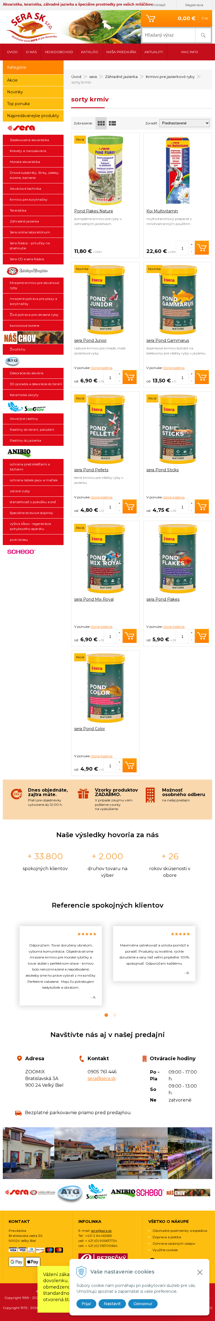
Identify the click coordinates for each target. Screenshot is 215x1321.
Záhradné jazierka (121, 76)
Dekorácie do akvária (26, 373)
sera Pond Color (89, 728)
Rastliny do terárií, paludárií (32, 429)
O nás (31, 52)
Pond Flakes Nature (93, 211)
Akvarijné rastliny (24, 418)
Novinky (15, 91)
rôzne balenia (101, 368)
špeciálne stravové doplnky (31, 513)
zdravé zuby (20, 491)
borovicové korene (24, 325)
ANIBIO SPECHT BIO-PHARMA (33, 452)
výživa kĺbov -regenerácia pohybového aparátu (30, 526)
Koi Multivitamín (162, 211)
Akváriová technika (25, 188)
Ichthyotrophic (33, 271)
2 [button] (111, 1015)
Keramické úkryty (24, 395)
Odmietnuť (143, 1303)
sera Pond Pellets (91, 469)
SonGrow (33, 407)
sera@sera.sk (102, 1078)
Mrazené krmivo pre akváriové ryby (34, 285)
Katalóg (89, 52)
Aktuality (153, 52)
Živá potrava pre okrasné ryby (34, 315)
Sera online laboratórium (30, 232)
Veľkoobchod (59, 52)
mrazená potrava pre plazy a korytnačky (33, 301)
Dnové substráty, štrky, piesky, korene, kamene (34, 175)
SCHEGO (33, 551)
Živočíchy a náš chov (33, 337)
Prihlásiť (158, 5)
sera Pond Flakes (162, 599)
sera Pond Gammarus (167, 340)
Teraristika (18, 210)
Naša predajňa (121, 52)
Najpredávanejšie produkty (33, 115)
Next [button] (205, 966)
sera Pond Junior (90, 340)
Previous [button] (10, 966)
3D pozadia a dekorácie (33, 361)
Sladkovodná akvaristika (29, 140)
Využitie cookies (165, 1250)
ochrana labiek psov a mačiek (34, 480)
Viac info (189, 52)
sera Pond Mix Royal (94, 599)
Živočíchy (17, 349)
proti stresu (19, 540)
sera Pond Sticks (162, 469)
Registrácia (194, 5)
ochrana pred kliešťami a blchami (30, 466)
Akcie (12, 80)
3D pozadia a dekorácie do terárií (36, 384)
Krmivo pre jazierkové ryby (170, 76)
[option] (61, 965)
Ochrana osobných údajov (174, 1243)
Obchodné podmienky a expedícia (180, 1230)
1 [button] (103, 1015)
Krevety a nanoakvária (28, 151)
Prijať (86, 1303)
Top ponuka (18, 103)
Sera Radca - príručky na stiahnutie (30, 245)
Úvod (76, 76)
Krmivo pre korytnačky (29, 199)
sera (93, 76)
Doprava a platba (167, 1237)
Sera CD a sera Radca (27, 259)
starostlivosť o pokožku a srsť (33, 502)
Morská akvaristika (25, 162)
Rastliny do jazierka (25, 440)
